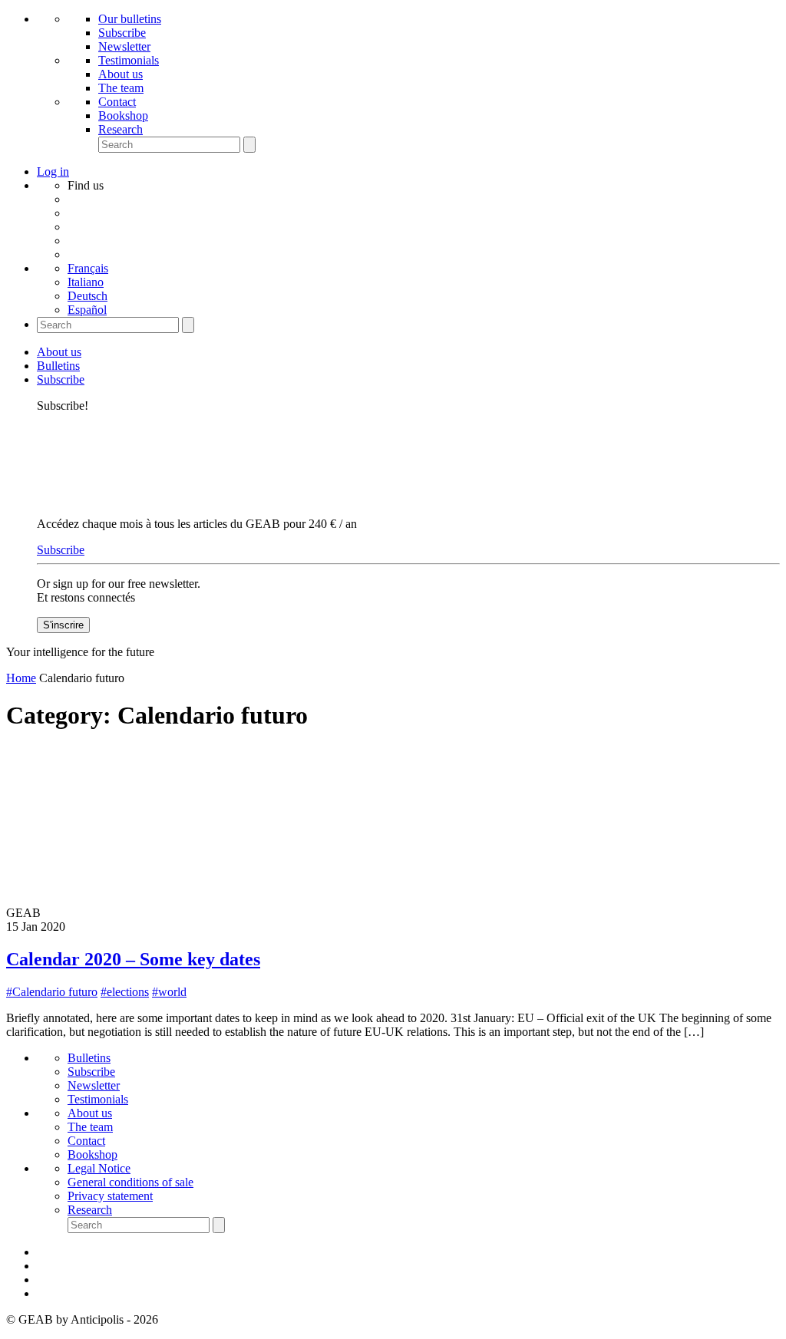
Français (88, 268)
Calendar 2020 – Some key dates (133, 959)
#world (169, 991)
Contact (117, 101)
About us (120, 74)
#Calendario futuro (51, 991)
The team (121, 87)
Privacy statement (110, 1195)
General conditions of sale (130, 1182)
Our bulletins (129, 18)
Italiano (86, 282)
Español (87, 309)
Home (21, 677)
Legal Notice (99, 1168)
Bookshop (123, 115)
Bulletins (58, 365)
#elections (125, 991)
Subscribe (122, 32)
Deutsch (87, 295)
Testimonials (128, 60)
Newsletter (124, 46)
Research (120, 129)
